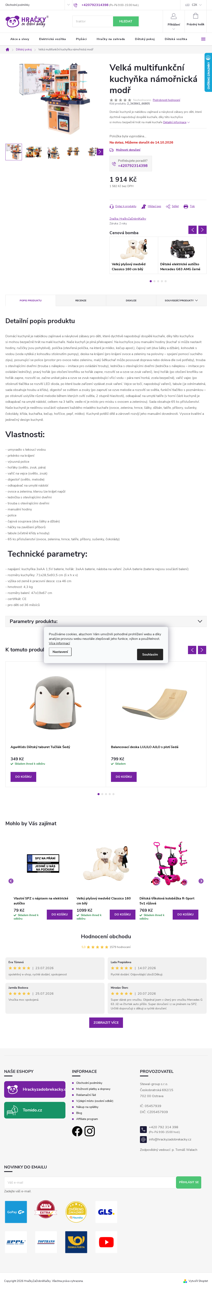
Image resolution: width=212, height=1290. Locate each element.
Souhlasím (150, 654)
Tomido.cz (32, 1110)
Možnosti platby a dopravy (93, 1089)
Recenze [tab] (80, 300)
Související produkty (179, 300)
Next (202, 230)
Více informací (59, 643)
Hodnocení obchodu (106, 936)
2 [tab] (154, 281)
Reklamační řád (86, 1095)
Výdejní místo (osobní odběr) (94, 1101)
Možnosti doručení (128, 150)
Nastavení (60, 652)
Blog (79, 1113)
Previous (192, 230)
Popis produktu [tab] (31, 300)
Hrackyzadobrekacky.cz (45, 1089)
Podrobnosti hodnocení (166, 100)
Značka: (128, 219)
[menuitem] (19, 39)
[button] (43, 914)
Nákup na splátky (87, 1107)
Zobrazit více (106, 1022)
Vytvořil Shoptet (198, 1281)
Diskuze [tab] (131, 300)
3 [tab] (158, 281)
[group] (43, 880)
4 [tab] (162, 281)
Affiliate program (87, 1119)
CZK (194, 5)
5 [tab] (166, 281)
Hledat (125, 21)
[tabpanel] (134, 255)
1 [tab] (151, 281)
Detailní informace (174, 122)
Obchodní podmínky (17, 5)
